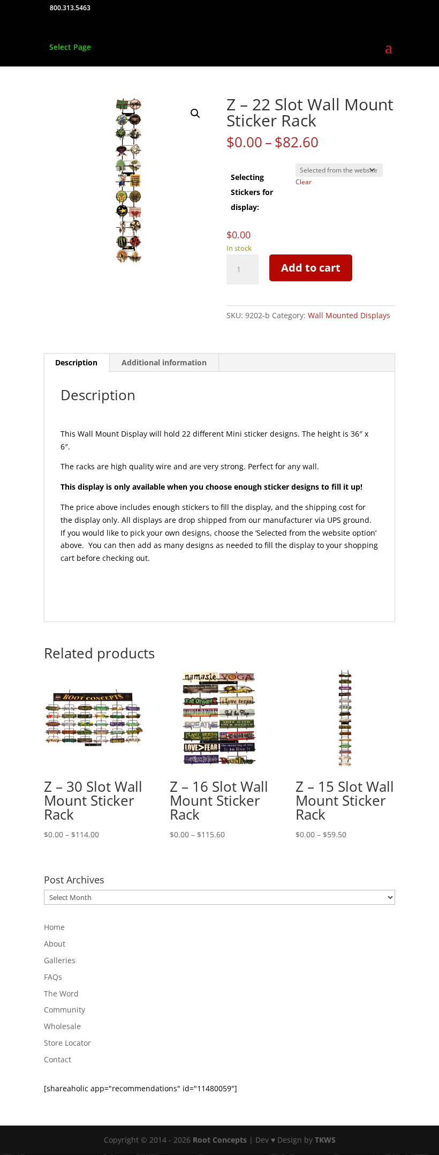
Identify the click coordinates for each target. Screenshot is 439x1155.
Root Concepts (220, 1140)
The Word (61, 993)
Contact (57, 1059)
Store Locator (67, 1043)
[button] (195, 113)
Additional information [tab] (164, 362)
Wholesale (62, 1026)
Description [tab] (76, 362)
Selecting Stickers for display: (252, 192)
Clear (304, 182)
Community (64, 1009)
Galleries (59, 960)
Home (54, 927)
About (54, 944)
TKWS (325, 1140)
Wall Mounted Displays (349, 315)
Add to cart (310, 267)
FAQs (53, 977)
